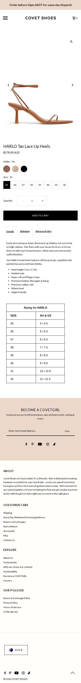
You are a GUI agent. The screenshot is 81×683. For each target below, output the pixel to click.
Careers (7, 580)
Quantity (7, 200)
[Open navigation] (13, 18)
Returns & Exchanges (14, 521)
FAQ (5, 535)
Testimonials (10, 562)
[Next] (72, 85)
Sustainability (10, 571)
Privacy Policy (10, 602)
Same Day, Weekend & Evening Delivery (24, 517)
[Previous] (8, 85)
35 (6, 184)
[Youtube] (40, 445)
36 (15, 184)
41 (56, 184)
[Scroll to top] (72, 672)
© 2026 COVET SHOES (15, 678)
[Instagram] (47, 445)
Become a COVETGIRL (15, 576)
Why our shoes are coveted (17, 566)
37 (23, 184)
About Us (8, 557)
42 (64, 184)
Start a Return (10, 526)
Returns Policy (44, 231)
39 (39, 184)
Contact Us (9, 540)
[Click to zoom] (71, 41)
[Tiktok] (54, 445)
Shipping (24, 231)
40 (48, 184)
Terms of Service (12, 607)
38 (31, 184)
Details (10, 231)
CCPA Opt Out (10, 611)
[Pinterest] (32, 445)
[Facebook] (26, 445)
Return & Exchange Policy (16, 598)
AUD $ (19, 649)
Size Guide (9, 530)
